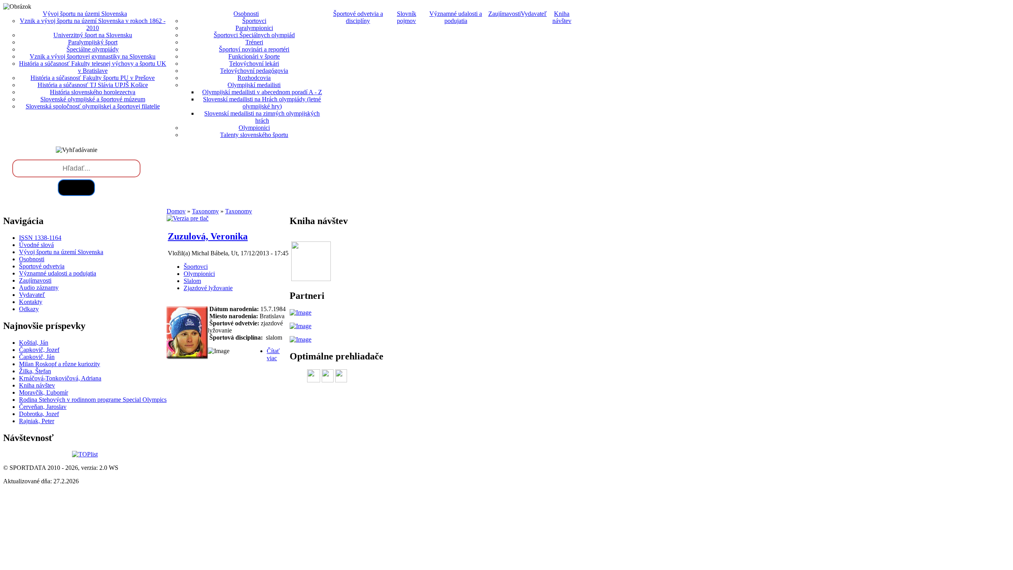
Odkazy (29, 309)
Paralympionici (254, 28)
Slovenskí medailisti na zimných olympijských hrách (262, 117)
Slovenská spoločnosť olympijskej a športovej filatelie (93, 106)
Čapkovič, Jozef (39, 349)
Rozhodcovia (254, 77)
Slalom (192, 280)
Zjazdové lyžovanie (208, 288)
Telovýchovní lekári (254, 63)
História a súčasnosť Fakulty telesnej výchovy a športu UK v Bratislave (92, 67)
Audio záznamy (39, 287)
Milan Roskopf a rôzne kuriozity (59, 364)
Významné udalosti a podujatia (455, 17)
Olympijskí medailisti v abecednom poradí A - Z (262, 92)
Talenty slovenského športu (254, 134)
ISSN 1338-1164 (40, 237)
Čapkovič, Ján (37, 356)
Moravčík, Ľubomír (43, 392)
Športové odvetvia (41, 266)
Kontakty (30, 301)
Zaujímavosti (504, 13)
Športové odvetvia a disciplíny (358, 17)
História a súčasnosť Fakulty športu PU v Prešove (92, 77)
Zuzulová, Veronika (208, 236)
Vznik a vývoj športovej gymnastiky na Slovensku (93, 56)
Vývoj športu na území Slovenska (61, 252)
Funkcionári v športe (254, 56)
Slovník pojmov (406, 17)
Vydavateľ (534, 13)
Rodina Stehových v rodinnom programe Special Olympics (93, 399)
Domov (176, 211)
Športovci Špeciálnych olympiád (254, 35)
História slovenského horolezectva (92, 92)
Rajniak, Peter (36, 421)
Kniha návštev (561, 17)
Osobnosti (31, 259)
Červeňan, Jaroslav (42, 406)
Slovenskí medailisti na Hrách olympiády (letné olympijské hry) (262, 103)
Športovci (254, 20)
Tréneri (254, 42)
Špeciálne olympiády (92, 49)
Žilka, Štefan (35, 371)
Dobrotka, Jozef (39, 413)
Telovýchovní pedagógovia (254, 70)
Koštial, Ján (33, 342)
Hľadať (76, 187)
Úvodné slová (36, 244)
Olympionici (254, 127)
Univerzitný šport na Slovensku (92, 35)
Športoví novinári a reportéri (254, 49)
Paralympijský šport (93, 42)
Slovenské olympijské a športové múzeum (92, 99)
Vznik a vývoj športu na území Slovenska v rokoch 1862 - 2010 (92, 24)
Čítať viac (273, 354)
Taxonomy (205, 211)
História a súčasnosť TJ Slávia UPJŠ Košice (93, 85)
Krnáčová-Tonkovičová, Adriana (60, 378)
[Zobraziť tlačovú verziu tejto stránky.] (188, 218)
